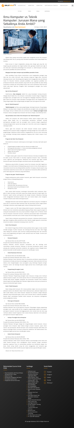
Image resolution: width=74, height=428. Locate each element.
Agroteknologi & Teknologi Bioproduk (51, 6)
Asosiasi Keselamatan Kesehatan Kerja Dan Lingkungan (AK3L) (33, 374)
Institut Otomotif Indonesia (34, 400)
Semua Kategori (63, 5)
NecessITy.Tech (31, 410)
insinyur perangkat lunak (40, 111)
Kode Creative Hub (32, 401)
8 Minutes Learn (32, 371)
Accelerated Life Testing (22, 6)
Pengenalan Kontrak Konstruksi (12, 380)
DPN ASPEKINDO (31, 385)
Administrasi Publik (39, 6)
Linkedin (49, 377)
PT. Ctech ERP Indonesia (33, 416)
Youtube (49, 380)
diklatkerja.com (67, 1)
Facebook (49, 372)
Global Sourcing (8, 376)
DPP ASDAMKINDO (32, 386)
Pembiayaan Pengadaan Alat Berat (13, 377)
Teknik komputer (10, 107)
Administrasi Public (31, 6)
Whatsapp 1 (50, 383)
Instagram (49, 374)
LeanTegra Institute (32, 403)
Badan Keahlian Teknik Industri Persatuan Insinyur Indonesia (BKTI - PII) (34, 379)
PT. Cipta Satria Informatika (34, 415)
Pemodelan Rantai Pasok (11, 379)
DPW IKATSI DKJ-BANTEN (33, 388)
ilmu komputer (17, 94)
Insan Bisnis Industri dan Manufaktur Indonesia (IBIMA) (34, 397)
